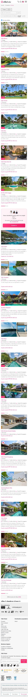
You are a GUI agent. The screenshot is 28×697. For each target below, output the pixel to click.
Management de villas (6, 631)
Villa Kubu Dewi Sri (6, 161)
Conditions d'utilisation (6, 646)
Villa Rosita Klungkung (7, 457)
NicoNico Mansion (5, 307)
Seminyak (4, 309)
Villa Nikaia (4, 518)
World (16, 621)
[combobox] (9, 13)
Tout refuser (15, 694)
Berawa (3, 71)
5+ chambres (4, 41)
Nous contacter (4, 623)
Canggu (3, 40)
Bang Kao (4, 550)
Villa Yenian (4, 100)
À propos (3, 621)
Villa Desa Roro (5, 69)
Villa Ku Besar (4, 369)
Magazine (3, 634)
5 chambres (4, 72)
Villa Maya (3, 338)
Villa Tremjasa (4, 277)
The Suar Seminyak (6, 580)
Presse (2, 635)
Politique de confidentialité (7, 648)
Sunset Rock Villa (5, 549)
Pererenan (4, 102)
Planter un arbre (4, 632)
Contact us (14, 225)
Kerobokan (4, 132)
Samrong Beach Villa (6, 488)
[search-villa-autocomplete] (20, 2)
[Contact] (18, 1)
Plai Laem (4, 279)
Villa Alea (3, 130)
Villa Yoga (3, 400)
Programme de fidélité (6, 637)
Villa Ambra (4, 246)
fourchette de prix (7, 15)
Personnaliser (6, 694)
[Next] (25, 29)
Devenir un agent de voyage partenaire (5, 639)
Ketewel (3, 458)
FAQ (2, 624)
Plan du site (3, 626)
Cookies (3, 649)
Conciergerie (4, 627)
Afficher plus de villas (14, 597)
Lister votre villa (4, 629)
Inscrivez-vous (24, 661)
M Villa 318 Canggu (6, 192)
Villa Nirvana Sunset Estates (8, 431)
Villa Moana (4, 38)
